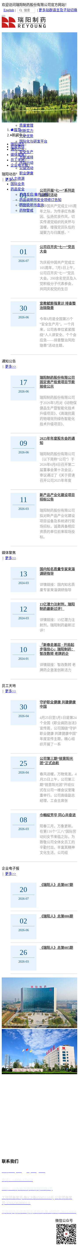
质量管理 (26, 125)
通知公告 (18, 149)
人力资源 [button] (18, 178)
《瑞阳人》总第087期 (56, 885)
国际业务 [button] (18, 184)
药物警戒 (26, 210)
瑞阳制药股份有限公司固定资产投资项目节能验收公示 (57, 382)
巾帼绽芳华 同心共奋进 (58, 815)
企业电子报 (19, 165)
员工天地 (18, 160)
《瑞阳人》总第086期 (56, 916)
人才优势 (26, 136)
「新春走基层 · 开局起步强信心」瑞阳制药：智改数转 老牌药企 (57, 649)
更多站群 (46, 10)
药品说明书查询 (31, 205)
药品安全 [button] (18, 189)
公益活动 (26, 168)
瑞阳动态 (18, 144)
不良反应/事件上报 (33, 194)
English (9, 10)
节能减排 (26, 157)
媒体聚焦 (18, 155)
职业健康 (26, 173)
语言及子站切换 (65, 10)
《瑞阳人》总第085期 (56, 948)
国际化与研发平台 (33, 141)
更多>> (10, 179)
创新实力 (26, 131)
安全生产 (26, 152)
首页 (17, 130)
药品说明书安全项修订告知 (40, 200)
